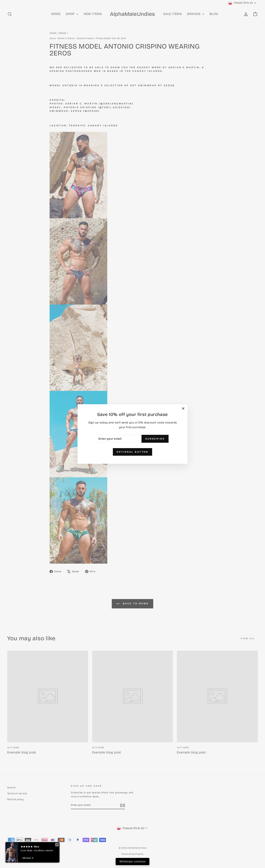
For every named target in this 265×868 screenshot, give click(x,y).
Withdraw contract (132, 861)
